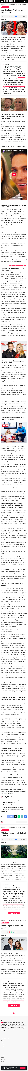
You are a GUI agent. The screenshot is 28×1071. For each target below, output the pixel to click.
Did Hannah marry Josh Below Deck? (12, 777)
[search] (18, 1)
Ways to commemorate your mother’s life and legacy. (12, 889)
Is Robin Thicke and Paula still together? (12, 800)
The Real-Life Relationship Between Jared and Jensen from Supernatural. (13, 987)
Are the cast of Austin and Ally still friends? (14, 774)
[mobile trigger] (2, 1)
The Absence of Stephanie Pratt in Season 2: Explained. (14, 78)
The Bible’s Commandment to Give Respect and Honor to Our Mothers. (13, 895)
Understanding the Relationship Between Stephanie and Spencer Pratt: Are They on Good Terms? (13, 82)
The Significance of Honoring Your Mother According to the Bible (13, 898)
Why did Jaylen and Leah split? (17, 265)
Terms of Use (9, 1068)
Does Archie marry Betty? (9, 802)
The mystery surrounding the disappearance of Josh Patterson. (14, 73)
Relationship (3, 19)
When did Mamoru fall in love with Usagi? (13, 807)
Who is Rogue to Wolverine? (10, 804)
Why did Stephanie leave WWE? (16, 146)
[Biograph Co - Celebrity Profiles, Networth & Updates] (10, 1)
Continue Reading (14, 913)
